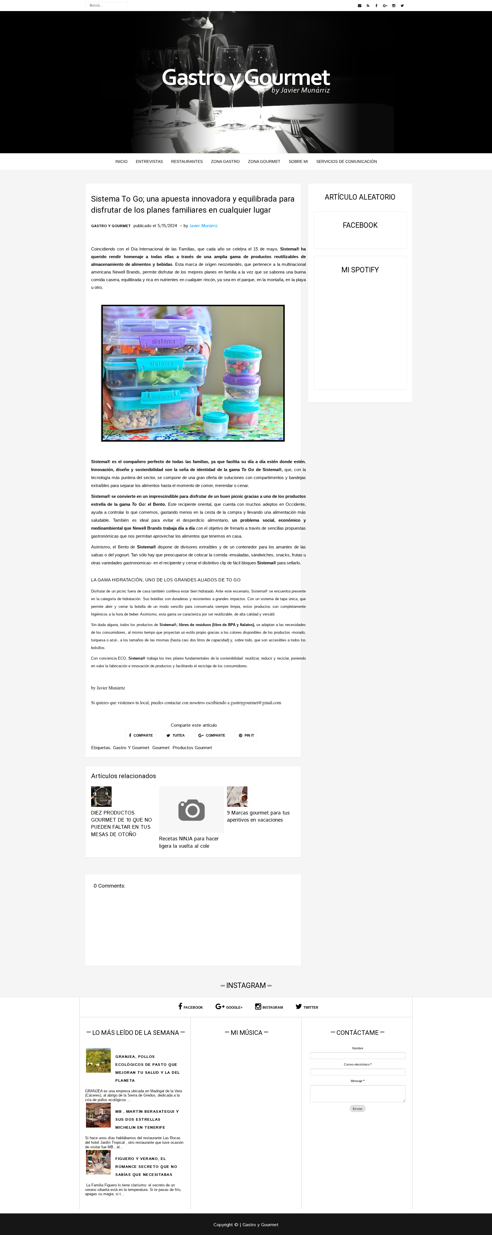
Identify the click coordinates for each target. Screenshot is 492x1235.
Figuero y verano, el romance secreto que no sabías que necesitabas (146, 1167)
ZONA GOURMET (264, 161)
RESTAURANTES (187, 161)
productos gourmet (192, 748)
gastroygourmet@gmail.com (256, 702)
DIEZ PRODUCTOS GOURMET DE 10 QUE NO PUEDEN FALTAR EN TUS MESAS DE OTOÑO (121, 823)
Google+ (234, 1008)
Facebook (193, 1008)
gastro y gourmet (111, 226)
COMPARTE (143, 735)
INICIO (121, 161)
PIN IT (249, 735)
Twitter (311, 1008)
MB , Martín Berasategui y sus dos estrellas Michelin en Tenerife (147, 1119)
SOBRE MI (298, 161)
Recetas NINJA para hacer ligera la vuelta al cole (189, 842)
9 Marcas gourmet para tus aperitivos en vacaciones (258, 816)
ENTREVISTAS (149, 161)
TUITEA (178, 735)
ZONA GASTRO (225, 161)
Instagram (273, 1008)
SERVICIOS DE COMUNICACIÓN (346, 161)
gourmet (161, 748)
